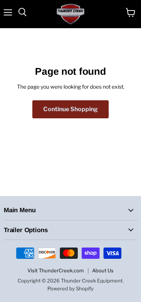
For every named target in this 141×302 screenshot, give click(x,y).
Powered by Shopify (70, 288)
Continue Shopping (70, 109)
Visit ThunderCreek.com (55, 270)
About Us (103, 270)
